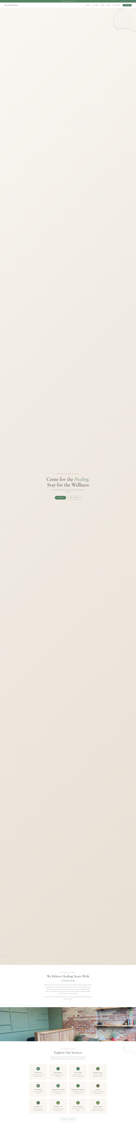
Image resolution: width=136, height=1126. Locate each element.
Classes (102, 5)
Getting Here (116, 5)
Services (87, 5)
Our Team (95, 5)
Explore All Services (68, 1119)
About (108, 5)
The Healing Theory (11, 5)
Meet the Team (74, 497)
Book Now (127, 5)
